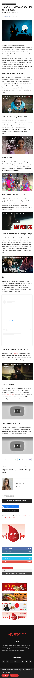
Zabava (13, 4)
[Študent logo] (17, 634)
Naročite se (28, 561)
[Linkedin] (19, 459)
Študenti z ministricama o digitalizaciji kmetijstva (25, 470)
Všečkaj (29, 548)
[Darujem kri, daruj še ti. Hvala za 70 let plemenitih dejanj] (13, 543)
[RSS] (11, 661)
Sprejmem (5, 675)
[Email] (22, 459)
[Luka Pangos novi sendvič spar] (14, 611)
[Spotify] (15, 661)
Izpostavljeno (4, 4)
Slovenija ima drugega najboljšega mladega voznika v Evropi (9, 470)
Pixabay (13, 41)
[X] (11, 459)
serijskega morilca (9, 394)
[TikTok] (18, 661)
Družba (9, 4)
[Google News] (30, 661)
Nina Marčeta (7, 12)
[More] (20, 16)
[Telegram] (26, 459)
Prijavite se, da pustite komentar (17, 501)
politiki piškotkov (6, 672)
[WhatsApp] (15, 459)
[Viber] (30, 459)
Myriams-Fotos (7, 41)
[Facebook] (8, 459)
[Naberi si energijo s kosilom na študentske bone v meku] (14, 592)
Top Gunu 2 (22, 203)
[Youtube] (26, 661)
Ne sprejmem (14, 675)
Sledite (29, 551)
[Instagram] (7, 661)
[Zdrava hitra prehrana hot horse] (14, 602)
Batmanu (16, 353)
